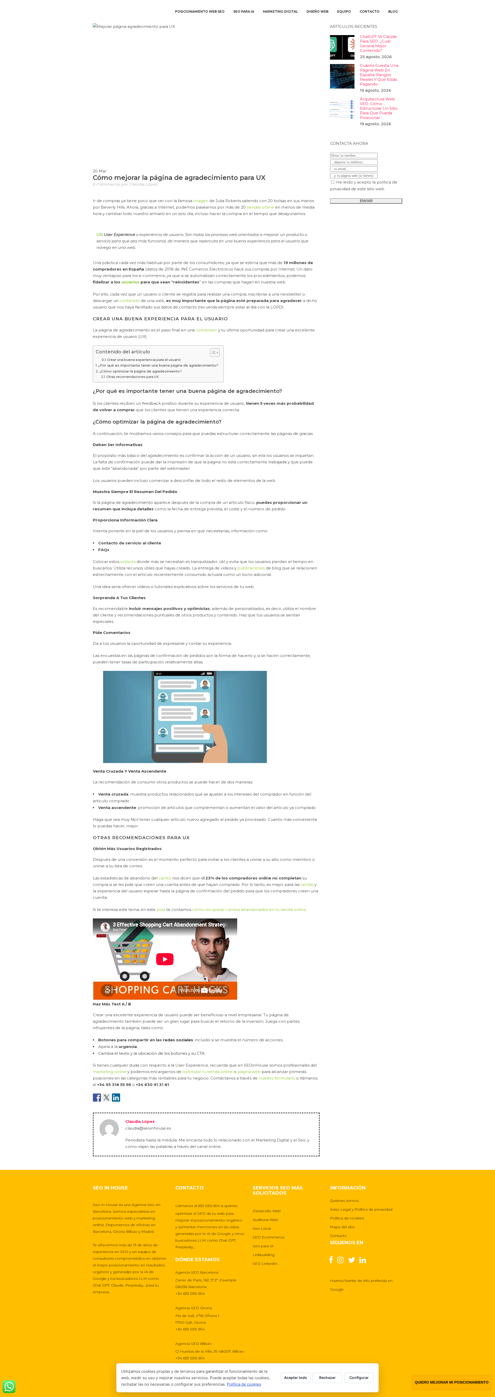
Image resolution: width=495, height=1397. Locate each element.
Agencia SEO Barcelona (196, 1272)
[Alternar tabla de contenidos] (212, 352)
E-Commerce (106, 184)
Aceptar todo (295, 1377)
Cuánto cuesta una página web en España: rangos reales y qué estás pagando (379, 74)
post (160, 909)
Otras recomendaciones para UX (132, 377)
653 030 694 (209, 1205)
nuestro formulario (277, 1078)
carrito (165, 878)
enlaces (128, 561)
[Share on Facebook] (97, 1097)
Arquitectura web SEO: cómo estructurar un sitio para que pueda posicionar (379, 108)
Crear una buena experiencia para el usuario (144, 360)
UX (99, 234)
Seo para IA (263, 1246)
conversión (206, 330)
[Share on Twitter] (106, 1097)
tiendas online (260, 207)
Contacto (338, 1235)
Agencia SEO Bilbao (193, 1343)
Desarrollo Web (267, 1211)
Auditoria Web (265, 1219)
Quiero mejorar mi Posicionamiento (452, 1382)
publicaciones (251, 568)
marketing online (109, 1071)
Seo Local (262, 1228)
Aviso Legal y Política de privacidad (361, 1209)
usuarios (130, 282)
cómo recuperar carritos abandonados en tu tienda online (249, 909)
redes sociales (178, 1039)
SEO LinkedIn (265, 1263)
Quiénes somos (344, 1200)
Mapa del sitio (342, 1227)
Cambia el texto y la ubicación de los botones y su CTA (151, 1053)
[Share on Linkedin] (116, 1097)
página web (249, 1071)
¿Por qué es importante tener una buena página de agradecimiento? (158, 365)
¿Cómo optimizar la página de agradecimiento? (141, 371)
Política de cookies (347, 1218)
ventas (307, 884)
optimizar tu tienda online (208, 1071)
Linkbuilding (264, 1254)
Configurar (359, 1377)
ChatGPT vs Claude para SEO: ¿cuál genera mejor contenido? (378, 43)
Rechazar (327, 1377)
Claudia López (143, 184)
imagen (200, 200)
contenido (130, 300)
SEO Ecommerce (269, 1237)
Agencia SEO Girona (193, 1308)
